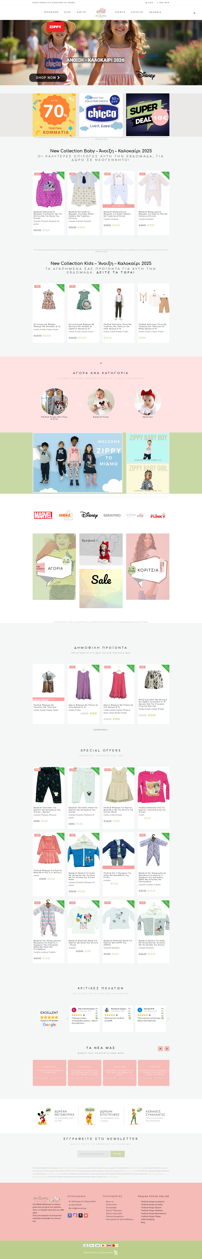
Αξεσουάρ (148, 417)
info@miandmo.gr (78, 1208)
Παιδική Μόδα (49, 1067)
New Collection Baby (72, 151)
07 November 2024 (76, 1078)
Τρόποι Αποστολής (114, 1213)
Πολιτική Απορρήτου (115, 1216)
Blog (143, 1222)
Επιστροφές (111, 1208)
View (54, 401)
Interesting (154, 1067)
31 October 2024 (111, 1078)
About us (110, 1202)
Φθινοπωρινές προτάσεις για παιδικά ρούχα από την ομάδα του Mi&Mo (155, 1072)
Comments (64, 1078)
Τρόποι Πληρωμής (114, 1210)
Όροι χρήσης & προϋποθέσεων (119, 1219)
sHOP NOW (67, 81)
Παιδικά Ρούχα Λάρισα (151, 1208)
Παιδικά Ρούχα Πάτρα (151, 1216)
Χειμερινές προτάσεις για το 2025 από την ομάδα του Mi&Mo (119, 1072)
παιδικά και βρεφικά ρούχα (67, 1168)
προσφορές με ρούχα (53, 1174)
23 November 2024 (41, 1078)
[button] (168, 1019)
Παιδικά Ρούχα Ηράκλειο (152, 1210)
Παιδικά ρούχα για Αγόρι (152, 1204)
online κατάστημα (136, 1168)
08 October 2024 (146, 1078)
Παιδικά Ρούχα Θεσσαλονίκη (153, 1213)
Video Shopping (147, 1219)
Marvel (46, 1176)
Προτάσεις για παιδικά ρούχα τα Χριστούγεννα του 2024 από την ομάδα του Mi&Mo (84, 1072)
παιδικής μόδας (112, 1176)
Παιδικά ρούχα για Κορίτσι (153, 1202)
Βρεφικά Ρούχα (101, 417)
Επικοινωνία (111, 1204)
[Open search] (194, 13)
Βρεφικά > (90, 540)
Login (150, 2)
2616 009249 (76, 1205)
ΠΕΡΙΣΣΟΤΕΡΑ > (101, 730)
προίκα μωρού (129, 1171)
